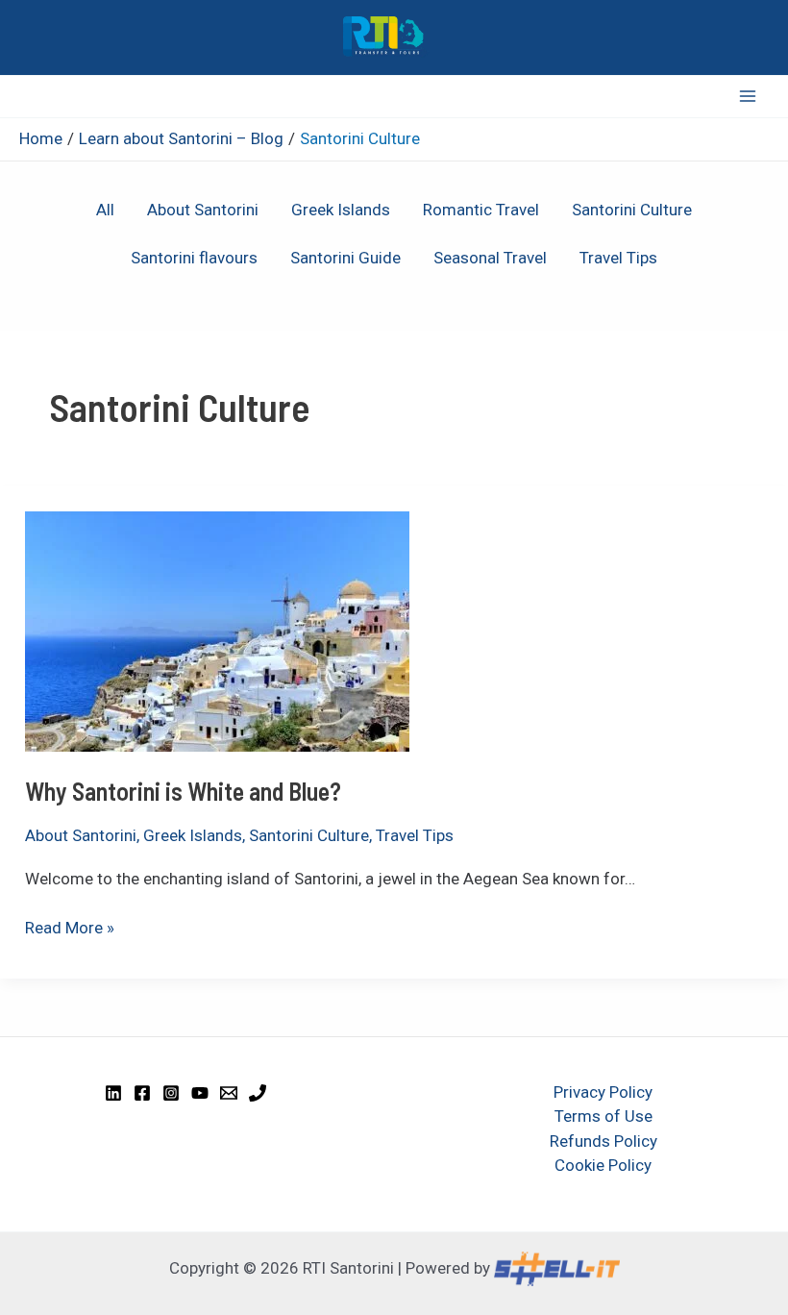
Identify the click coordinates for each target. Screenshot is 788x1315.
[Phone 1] (257, 1093)
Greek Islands (340, 209)
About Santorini (203, 209)
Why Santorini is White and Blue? (183, 791)
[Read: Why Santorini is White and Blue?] (217, 629)
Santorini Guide (345, 257)
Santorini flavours (194, 257)
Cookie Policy (603, 1165)
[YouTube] (200, 1093)
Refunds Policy (603, 1141)
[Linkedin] (113, 1093)
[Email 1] (228, 1093)
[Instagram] (171, 1093)
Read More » (69, 926)
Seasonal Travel (490, 257)
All (105, 209)
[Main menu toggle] (747, 97)
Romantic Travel (481, 209)
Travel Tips (618, 257)
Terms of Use (603, 1116)
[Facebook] (142, 1093)
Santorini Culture (632, 209)
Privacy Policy (603, 1092)
